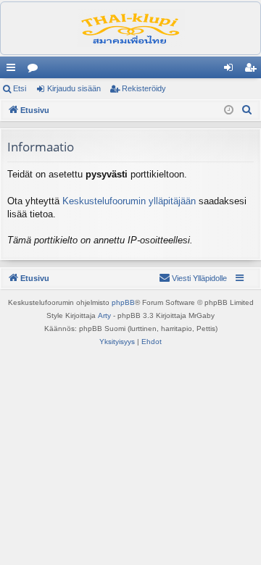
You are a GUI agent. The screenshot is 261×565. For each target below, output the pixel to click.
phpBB (123, 302)
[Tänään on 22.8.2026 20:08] (228, 110)
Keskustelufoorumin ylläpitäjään (129, 201)
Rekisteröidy (144, 88)
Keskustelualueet (36, 70)
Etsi (19, 88)
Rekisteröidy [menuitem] (253, 70)
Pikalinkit (14, 70)
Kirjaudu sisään (74, 88)
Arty (104, 315)
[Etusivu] (130, 28)
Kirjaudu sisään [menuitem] (231, 70)
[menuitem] (247, 110)
